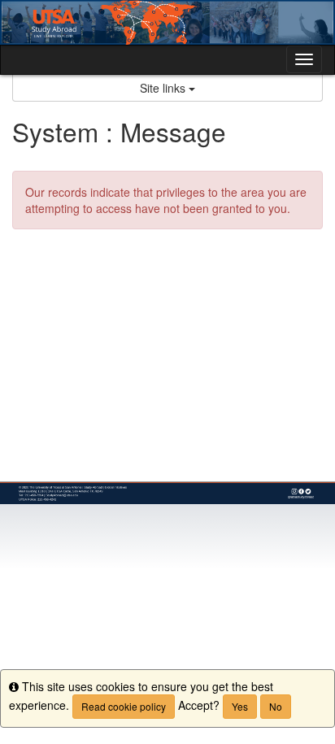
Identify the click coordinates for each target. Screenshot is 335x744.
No (275, 706)
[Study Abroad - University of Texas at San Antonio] (167, 22)
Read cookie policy (123, 706)
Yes (240, 706)
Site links (164, 88)
